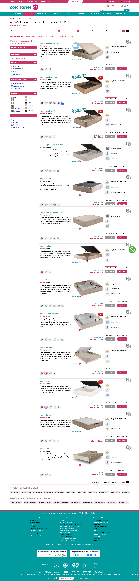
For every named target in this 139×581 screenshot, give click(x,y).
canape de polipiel (123, 503)
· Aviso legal (96, 536)
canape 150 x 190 (75, 503)
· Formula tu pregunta (66, 532)
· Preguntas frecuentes (66, 522)
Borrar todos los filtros (19, 43)
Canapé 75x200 (26, 492)
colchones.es (41, 36)
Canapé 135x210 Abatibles (60, 503)
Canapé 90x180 (70, 492)
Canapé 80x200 (59, 492)
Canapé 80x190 (48, 492)
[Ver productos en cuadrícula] (123, 31)
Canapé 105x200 (127, 492)
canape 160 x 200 (87, 503)
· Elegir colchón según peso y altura (70, 526)
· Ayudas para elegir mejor (67, 528)
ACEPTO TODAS (66, 578)
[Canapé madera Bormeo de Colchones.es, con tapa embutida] (87, 423)
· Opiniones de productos (67, 540)
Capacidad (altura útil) (19, 79)
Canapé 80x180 (37, 492)
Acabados (14, 116)
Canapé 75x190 (15, 492)
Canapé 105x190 (115, 492)
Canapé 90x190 (81, 492)
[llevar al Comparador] (127, 42)
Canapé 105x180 (103, 492)
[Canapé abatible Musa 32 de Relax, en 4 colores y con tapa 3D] (87, 52)
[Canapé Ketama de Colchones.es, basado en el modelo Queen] (87, 356)
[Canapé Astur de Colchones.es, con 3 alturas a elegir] (87, 288)
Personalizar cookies (84, 578)
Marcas (13, 62)
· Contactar (63, 520)
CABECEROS (82, 14)
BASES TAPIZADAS (43, 14)
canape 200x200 (111, 503)
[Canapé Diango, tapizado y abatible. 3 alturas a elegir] (87, 322)
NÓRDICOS (107, 14)
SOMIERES (57, 14)
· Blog (94, 530)
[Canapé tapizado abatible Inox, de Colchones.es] (87, 153)
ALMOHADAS (94, 14)
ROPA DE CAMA (121, 14)
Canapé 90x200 (92, 492)
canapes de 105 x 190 (30, 503)
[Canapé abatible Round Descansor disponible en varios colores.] (87, 86)
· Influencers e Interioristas (100, 522)
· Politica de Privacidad (99, 534)
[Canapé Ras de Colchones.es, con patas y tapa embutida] (87, 457)
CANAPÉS (29, 14)
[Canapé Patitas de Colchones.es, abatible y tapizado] (87, 255)
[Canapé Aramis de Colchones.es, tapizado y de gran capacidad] (87, 187)
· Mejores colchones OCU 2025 (68, 530)
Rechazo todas (50, 578)
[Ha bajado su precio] (62, 103)
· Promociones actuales (37, 536)
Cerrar (135, 574)
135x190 (57, 36)
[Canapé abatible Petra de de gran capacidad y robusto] (87, 119)
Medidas (19, 47)
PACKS (70, 14)
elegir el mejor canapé (24, 18)
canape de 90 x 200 (16, 503)
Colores (14, 93)
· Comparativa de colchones (68, 538)
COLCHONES (16, 14)
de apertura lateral (26, 41)
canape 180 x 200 (100, 503)
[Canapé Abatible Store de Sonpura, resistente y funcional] (87, 390)
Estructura (15, 54)
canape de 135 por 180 (44, 503)
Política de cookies (113, 574)
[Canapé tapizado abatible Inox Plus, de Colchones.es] (87, 221)
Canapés (50, 36)
